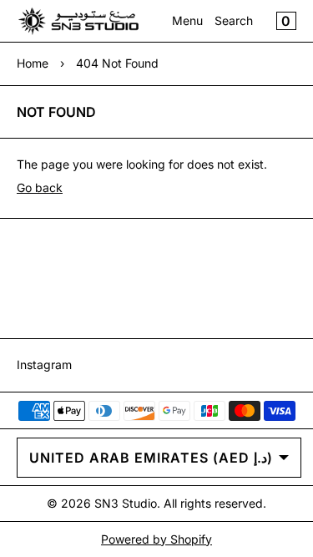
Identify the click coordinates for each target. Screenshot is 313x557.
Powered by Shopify (156, 539)
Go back (40, 187)
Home (32, 63)
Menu (187, 20)
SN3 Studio (125, 503)
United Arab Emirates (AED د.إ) (151, 457)
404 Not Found (117, 63)
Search (234, 20)
